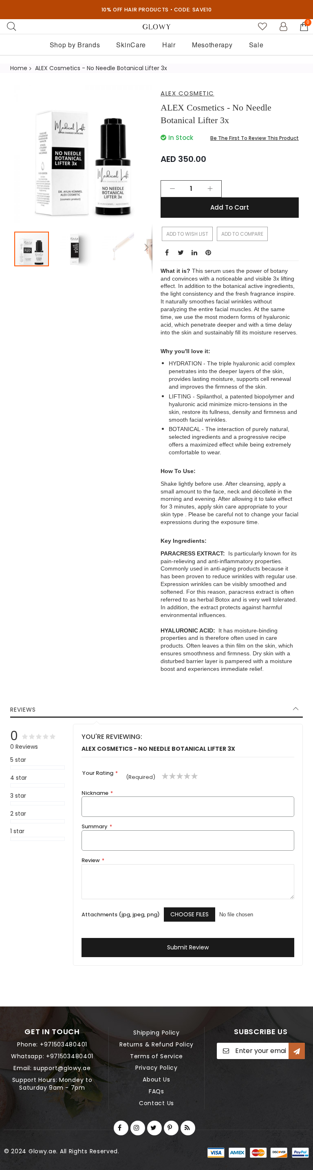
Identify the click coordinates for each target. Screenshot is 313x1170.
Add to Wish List (187, 233)
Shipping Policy (156, 1032)
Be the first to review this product (254, 138)
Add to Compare (242, 233)
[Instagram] (137, 1128)
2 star (18, 814)
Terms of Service (156, 1056)
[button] (78, 248)
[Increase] (209, 189)
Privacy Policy (156, 1068)
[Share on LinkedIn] (194, 252)
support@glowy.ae (61, 1068)
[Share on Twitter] (180, 252)
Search (11, 26)
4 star (18, 778)
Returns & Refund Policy (156, 1044)
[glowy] (157, 26)
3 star (18, 796)
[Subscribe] (297, 1051)
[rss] (188, 1128)
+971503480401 (63, 1044)
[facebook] (121, 1128)
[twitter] (154, 1128)
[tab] (156, 709)
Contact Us (156, 1103)
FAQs (156, 1091)
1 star (17, 831)
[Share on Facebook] (167, 252)
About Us (156, 1079)
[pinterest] (171, 1128)
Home (18, 68)
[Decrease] (172, 189)
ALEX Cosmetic (187, 93)
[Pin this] (208, 252)
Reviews (23, 710)
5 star (18, 760)
